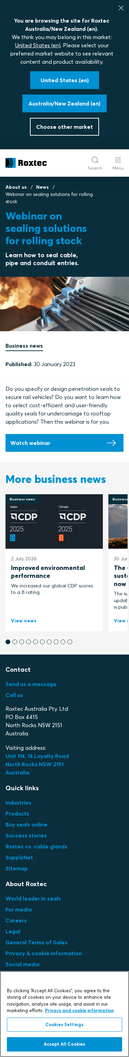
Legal (13, 931)
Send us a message (31, 684)
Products (17, 813)
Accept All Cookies (64, 1044)
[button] (8, 641)
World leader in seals (33, 898)
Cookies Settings (64, 1024)
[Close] (121, 8)
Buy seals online (26, 824)
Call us (14, 695)
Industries (18, 802)
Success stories (26, 835)
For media (19, 909)
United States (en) (38, 45)
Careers (16, 920)
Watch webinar (30, 442)
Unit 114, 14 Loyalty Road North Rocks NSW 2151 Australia (38, 764)
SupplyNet (19, 857)
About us (16, 187)
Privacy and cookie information (79, 1010)
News (42, 187)
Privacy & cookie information (44, 953)
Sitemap (17, 868)
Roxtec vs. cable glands (36, 846)
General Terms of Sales (36, 942)
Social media (23, 964)
